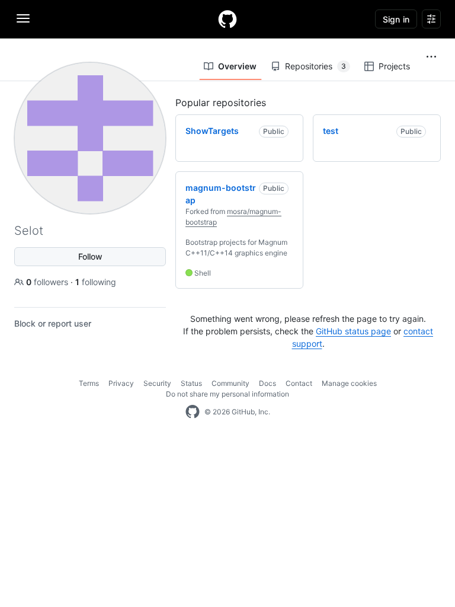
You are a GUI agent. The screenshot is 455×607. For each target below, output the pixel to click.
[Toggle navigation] (23, 18)
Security (157, 383)
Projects (394, 66)
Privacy (121, 383)
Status (191, 383)
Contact (299, 383)
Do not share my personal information (227, 393)
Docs (267, 383)
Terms (89, 383)
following (95, 282)
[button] (431, 57)
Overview (237, 66)
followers (48, 282)
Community (230, 383)
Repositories (315, 66)
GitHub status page (353, 331)
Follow (90, 256)
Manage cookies (349, 383)
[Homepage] (227, 18)
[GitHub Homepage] (192, 412)
